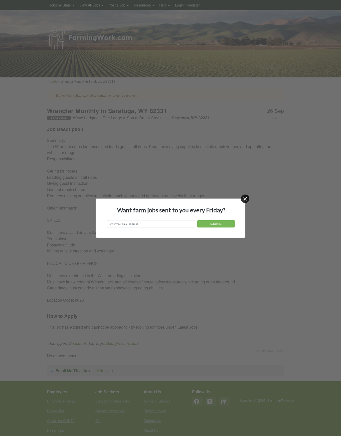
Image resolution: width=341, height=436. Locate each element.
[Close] (245, 199)
